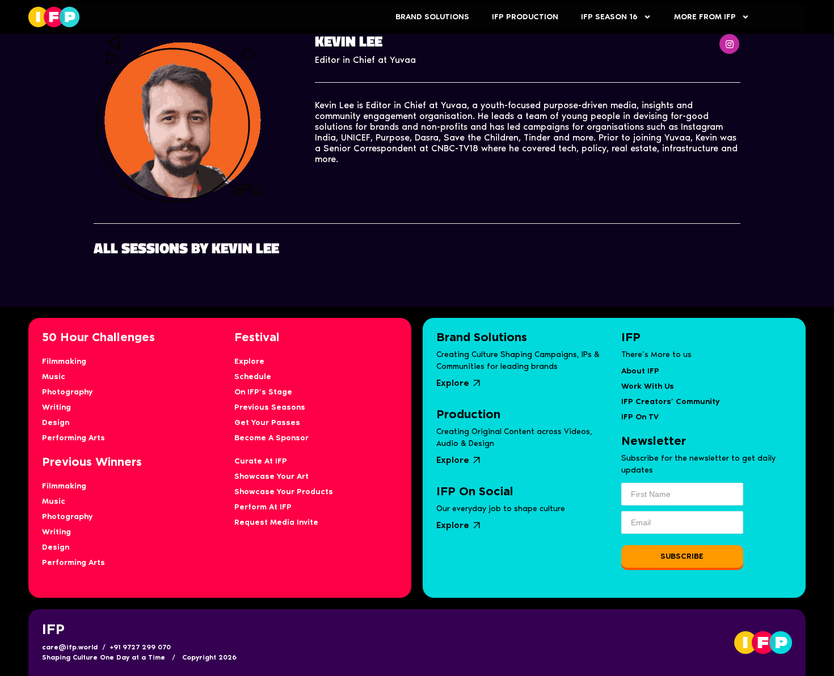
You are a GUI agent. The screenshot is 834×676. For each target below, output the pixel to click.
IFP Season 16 (609, 17)
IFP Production (525, 17)
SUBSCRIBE (682, 556)
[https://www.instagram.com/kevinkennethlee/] (729, 44)
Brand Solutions (432, 17)
